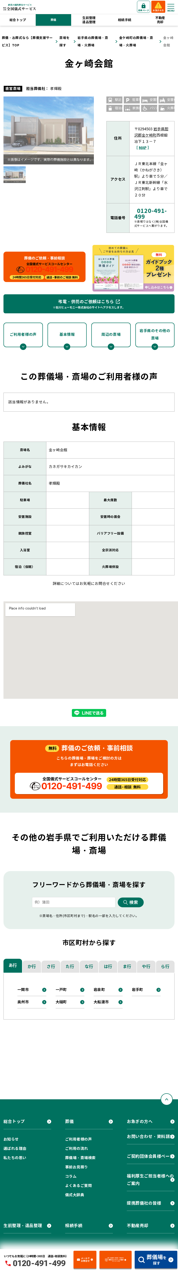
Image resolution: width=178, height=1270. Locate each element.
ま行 (127, 966)
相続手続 (124, 20)
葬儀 (53, 20)
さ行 (51, 966)
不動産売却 (160, 20)
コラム (70, 1176)
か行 (32, 966)
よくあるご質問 (78, 1185)
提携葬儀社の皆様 (144, 1203)
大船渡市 (101, 1002)
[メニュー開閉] (170, 6)
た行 (70, 966)
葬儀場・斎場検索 (80, 1157)
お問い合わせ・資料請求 (150, 1136)
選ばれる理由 (14, 1148)
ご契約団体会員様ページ (150, 1156)
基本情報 (67, 334)
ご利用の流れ (76, 1148)
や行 (146, 966)
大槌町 (61, 1002)
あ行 (13, 965)
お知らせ (11, 1139)
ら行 (165, 966)
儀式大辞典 (74, 1195)
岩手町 (137, 989)
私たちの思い (14, 1157)
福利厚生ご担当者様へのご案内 (150, 1179)
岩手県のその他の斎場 (155, 334)
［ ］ (142, 147)
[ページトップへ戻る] (167, 1099)
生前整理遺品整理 (89, 20)
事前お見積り (76, 1167)
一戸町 (61, 989)
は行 (108, 966)
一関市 (23, 989)
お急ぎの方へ (140, 1121)
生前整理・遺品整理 (22, 1225)
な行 (89, 966)
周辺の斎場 (111, 334)
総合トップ (18, 20)
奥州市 (23, 1002)
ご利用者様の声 (23, 334)
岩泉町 (99, 989)
